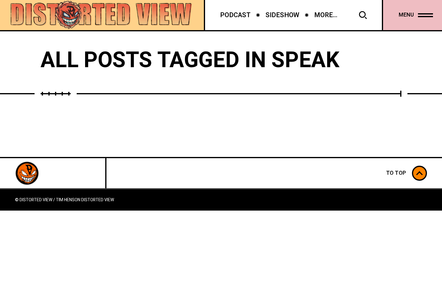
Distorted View (97, 200)
